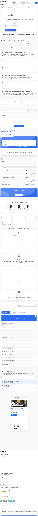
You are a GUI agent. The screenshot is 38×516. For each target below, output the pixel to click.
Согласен (34, 513)
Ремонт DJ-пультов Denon (10, 466)
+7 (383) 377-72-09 (16, 2)
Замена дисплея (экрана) (5, 107)
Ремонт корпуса (4, 115)
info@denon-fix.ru (3, 482)
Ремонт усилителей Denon (10, 468)
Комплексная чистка (4, 110)
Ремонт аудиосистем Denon (11, 464)
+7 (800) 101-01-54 (25, 2)
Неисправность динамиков (6, 170)
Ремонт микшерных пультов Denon (12, 461)
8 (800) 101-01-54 (3, 480)
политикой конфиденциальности (23, 146)
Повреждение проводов (6, 173)
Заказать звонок (19, 194)
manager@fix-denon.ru (4, 485)
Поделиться (1, 501)
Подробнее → (33, 170)
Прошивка (3, 105)
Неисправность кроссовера (6, 184)
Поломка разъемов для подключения (8, 177)
